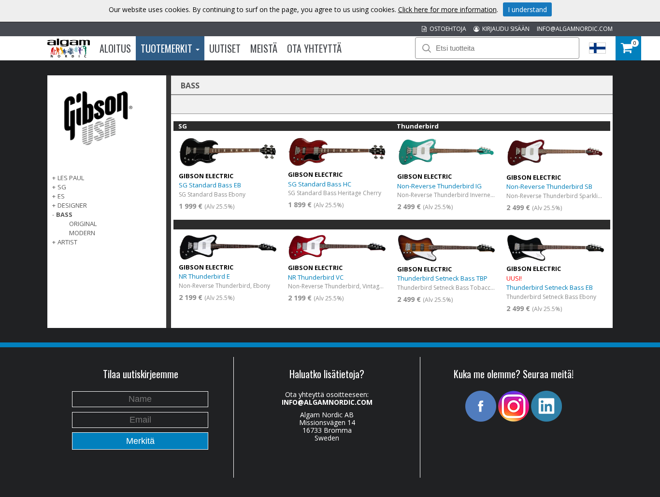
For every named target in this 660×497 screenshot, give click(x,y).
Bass (64, 214)
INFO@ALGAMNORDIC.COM (575, 29)
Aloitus (115, 48)
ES (61, 196)
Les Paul (70, 177)
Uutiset (225, 48)
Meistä (263, 48)
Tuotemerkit (168, 48)
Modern (82, 232)
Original (83, 223)
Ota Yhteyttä (314, 48)
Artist (67, 242)
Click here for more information (447, 9)
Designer (72, 205)
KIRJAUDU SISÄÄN (504, 29)
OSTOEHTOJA (446, 29)
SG (61, 187)
